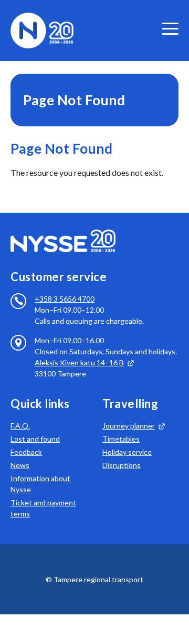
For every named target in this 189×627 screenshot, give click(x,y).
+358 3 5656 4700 (64, 298)
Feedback (26, 451)
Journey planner (128, 425)
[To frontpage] (42, 29)
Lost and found (35, 438)
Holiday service (127, 451)
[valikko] (170, 29)
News (19, 465)
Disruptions (121, 465)
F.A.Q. (20, 425)
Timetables (121, 438)
